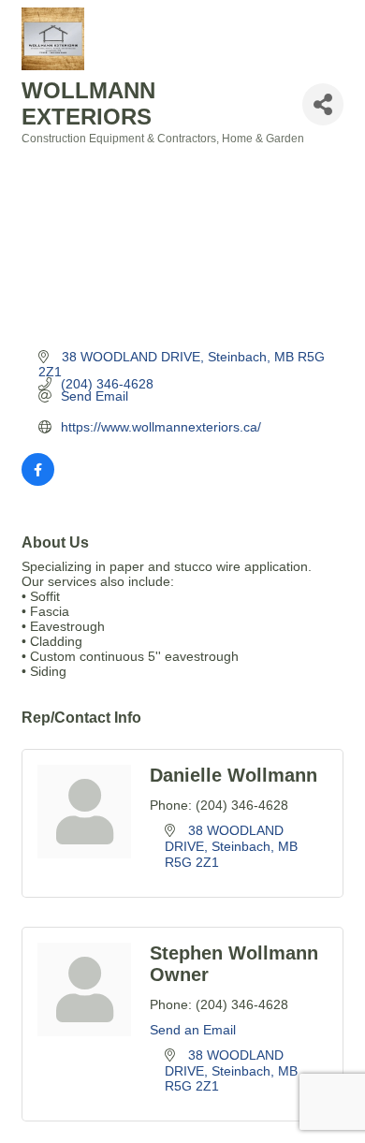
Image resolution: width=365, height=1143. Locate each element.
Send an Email (193, 1029)
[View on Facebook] (38, 481)
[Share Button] (322, 104)
